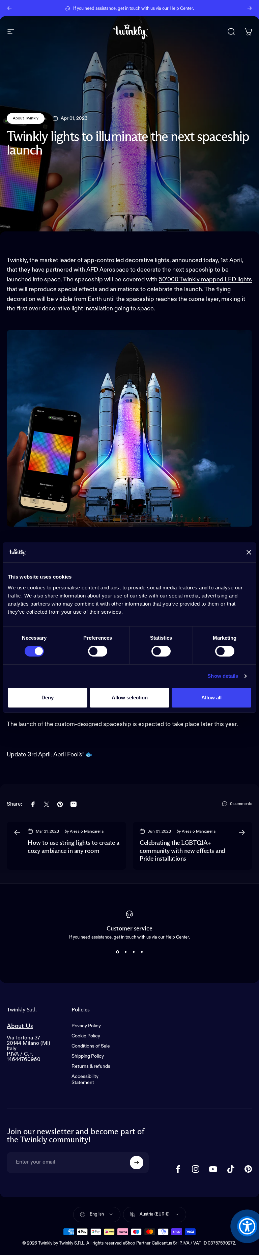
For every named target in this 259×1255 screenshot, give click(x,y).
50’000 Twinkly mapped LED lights (205, 280)
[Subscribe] (136, 1162)
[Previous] (9, 8)
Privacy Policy (86, 1026)
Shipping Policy (87, 1056)
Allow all (211, 697)
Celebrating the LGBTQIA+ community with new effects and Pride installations (182, 851)
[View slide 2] (125, 952)
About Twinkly (25, 118)
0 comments (241, 804)
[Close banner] (249, 552)
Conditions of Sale (90, 1046)
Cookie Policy (85, 1036)
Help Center (181, 8)
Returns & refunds (90, 1066)
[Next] (249, 8)
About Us (20, 1026)
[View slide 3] (134, 952)
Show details (222, 676)
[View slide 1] (117, 952)
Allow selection (130, 697)
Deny (47, 697)
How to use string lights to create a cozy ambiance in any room (73, 847)
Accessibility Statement (84, 1079)
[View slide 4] (142, 952)
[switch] (97, 651)
